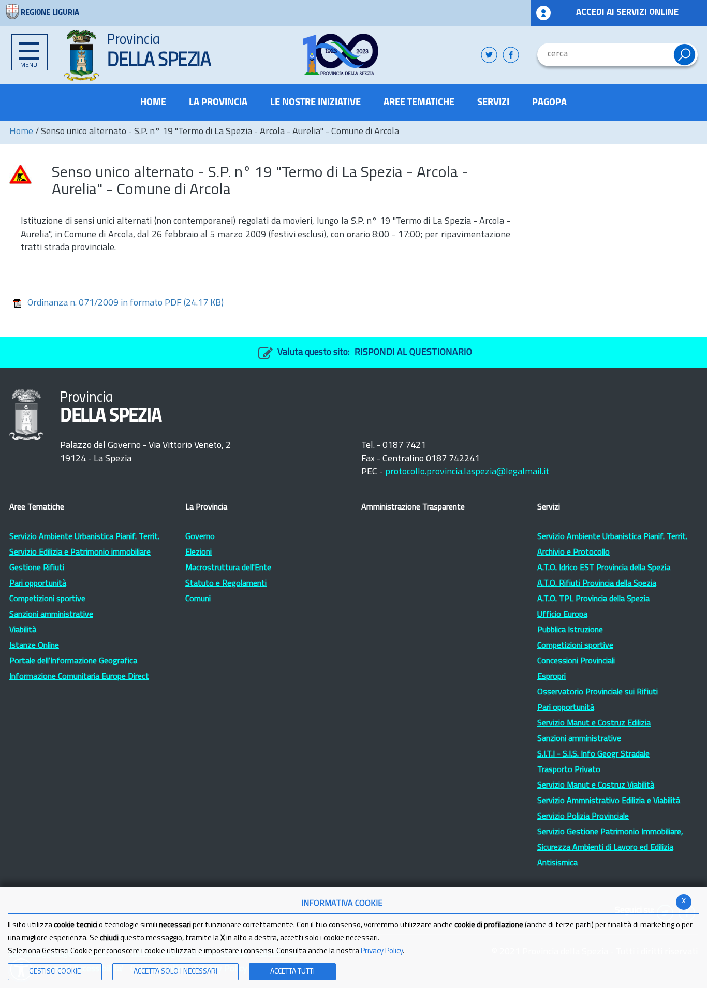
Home (21, 132)
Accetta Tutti (292, 972)
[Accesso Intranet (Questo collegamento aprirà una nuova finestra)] (544, 13)
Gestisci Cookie (55, 972)
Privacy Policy (382, 951)
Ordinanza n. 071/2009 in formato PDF (125, 303)
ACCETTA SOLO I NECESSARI (175, 972)
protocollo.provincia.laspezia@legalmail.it (467, 472)
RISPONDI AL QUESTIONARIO (413, 352)
